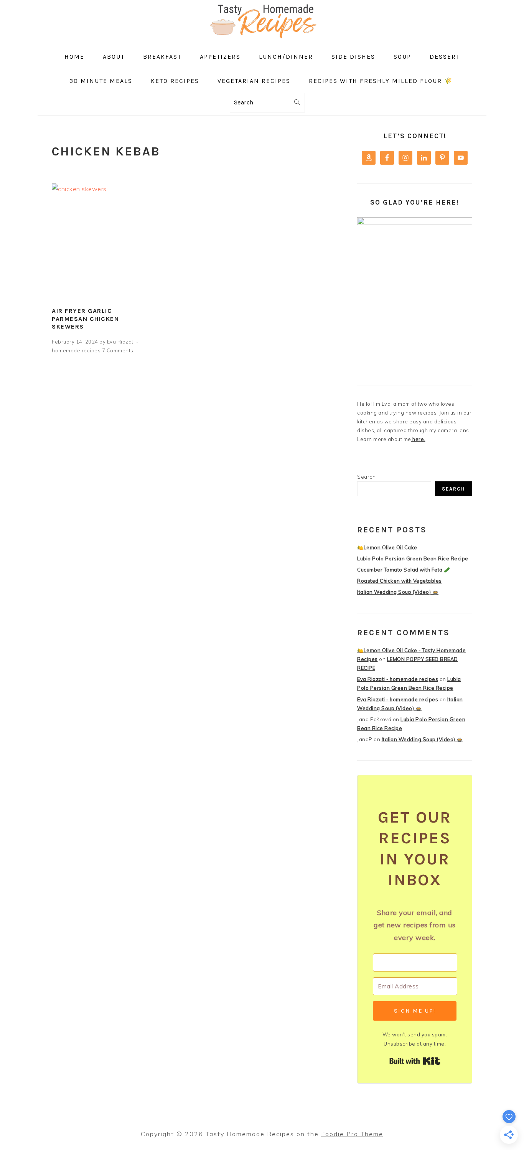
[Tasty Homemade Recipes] (262, 36)
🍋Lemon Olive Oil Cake (387, 547)
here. (418, 439)
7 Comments (117, 350)
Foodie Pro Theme (352, 1134)
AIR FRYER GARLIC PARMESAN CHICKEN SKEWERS (85, 318)
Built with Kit (414, 1061)
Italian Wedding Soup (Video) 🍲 (397, 592)
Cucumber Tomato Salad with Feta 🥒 (403, 570)
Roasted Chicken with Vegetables (399, 581)
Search (366, 477)
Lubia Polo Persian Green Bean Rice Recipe (412, 558)
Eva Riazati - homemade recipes (397, 679)
